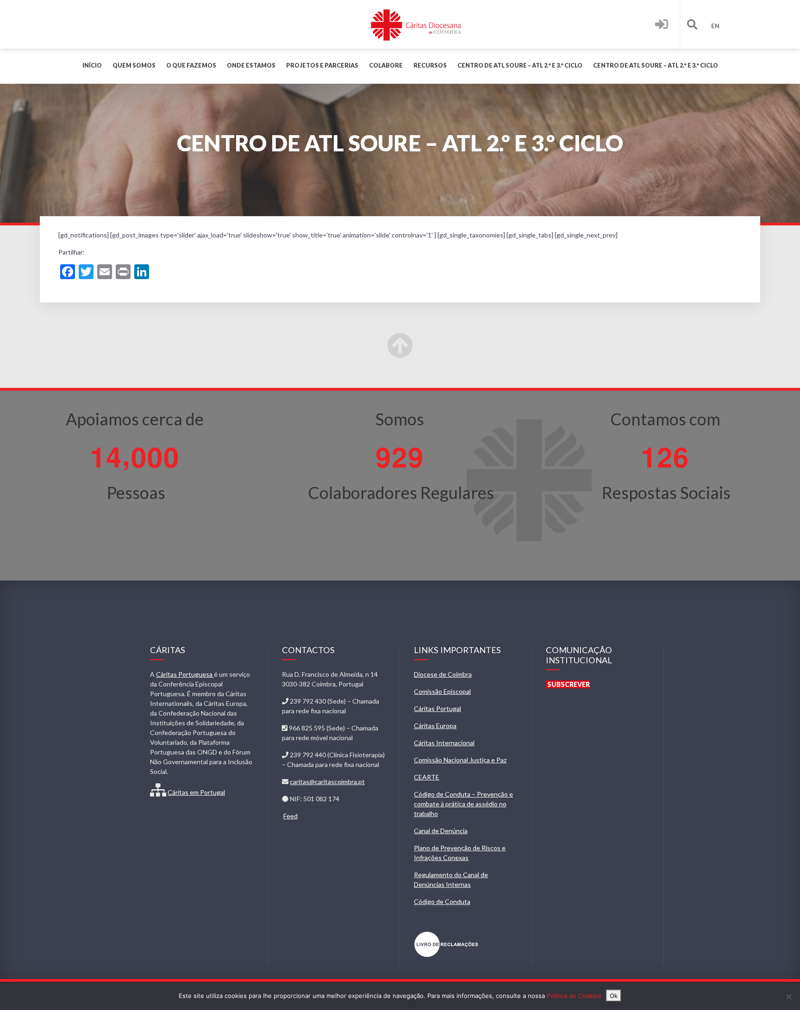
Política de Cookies (574, 995)
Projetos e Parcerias (322, 65)
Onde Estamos (251, 65)
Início (92, 65)
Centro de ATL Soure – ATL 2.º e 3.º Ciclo (519, 65)
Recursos (430, 65)
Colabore (386, 65)
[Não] (788, 996)
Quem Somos (134, 65)
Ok (614, 995)
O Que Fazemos (191, 65)
